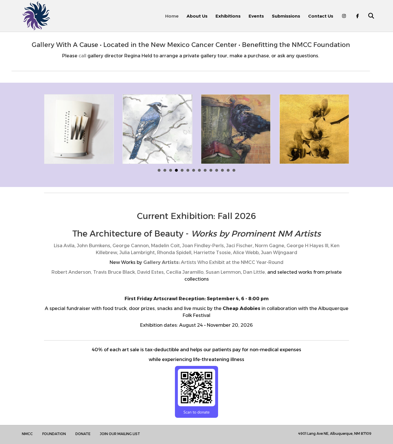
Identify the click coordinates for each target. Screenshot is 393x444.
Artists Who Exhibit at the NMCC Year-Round (213, 262)
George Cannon (130, 245)
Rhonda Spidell (173, 252)
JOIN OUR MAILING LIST (120, 434)
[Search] (367, 15)
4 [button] (176, 170)
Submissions (286, 16)
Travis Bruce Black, (115, 272)
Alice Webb (246, 252)
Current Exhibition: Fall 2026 (196, 216)
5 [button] (182, 170)
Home (172, 16)
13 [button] (228, 170)
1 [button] (159, 170)
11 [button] (216, 170)
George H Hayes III (307, 245)
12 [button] (222, 170)
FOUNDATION (54, 434)
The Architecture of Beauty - (196, 233)
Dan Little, (254, 272)
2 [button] (164, 170)
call (82, 55)
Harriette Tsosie (212, 252)
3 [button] (170, 170)
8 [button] (199, 170)
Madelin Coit (165, 245)
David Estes (150, 272)
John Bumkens (93, 245)
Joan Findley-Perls (203, 245)
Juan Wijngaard (279, 252)
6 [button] (187, 170)
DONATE (82, 434)
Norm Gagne (269, 245)
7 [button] (193, 170)
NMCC (27, 434)
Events (256, 16)
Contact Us (320, 16)
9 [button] (205, 170)
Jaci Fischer (239, 245)
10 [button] (210, 170)
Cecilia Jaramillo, (185, 272)
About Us (197, 16)
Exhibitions (228, 16)
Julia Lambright (137, 252)
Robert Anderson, (72, 272)
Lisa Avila (64, 245)
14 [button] (233, 170)
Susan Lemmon (223, 272)
